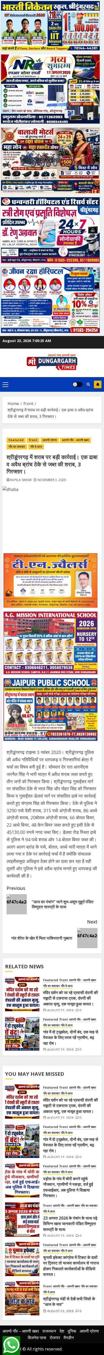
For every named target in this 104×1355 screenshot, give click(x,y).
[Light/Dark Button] (77, 384)
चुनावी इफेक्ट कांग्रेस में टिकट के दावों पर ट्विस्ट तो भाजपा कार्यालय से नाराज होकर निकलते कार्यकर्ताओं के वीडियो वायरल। (71, 1266)
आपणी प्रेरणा (50, 440)
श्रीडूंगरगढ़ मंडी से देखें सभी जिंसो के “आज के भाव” (69, 1301)
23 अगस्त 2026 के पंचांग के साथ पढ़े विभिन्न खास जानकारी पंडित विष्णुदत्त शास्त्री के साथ (70, 1223)
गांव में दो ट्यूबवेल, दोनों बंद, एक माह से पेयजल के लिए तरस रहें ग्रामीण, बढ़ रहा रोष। (70, 1037)
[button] (5, 384)
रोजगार (55, 1337)
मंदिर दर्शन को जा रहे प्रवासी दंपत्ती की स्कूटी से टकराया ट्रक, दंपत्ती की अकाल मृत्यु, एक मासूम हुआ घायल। (70, 998)
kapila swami (21, 480)
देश (62, 1331)
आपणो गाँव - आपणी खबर (75, 440)
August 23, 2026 (60, 1010)
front (33, 440)
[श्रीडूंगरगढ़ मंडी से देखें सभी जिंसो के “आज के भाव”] (22, 1298)
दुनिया (72, 1331)
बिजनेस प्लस (37, 1337)
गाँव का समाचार (17, 446)
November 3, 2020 (52, 480)
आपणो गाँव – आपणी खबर (21, 1331)
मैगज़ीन (69, 1337)
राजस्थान (49, 1331)
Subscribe (97, 384)
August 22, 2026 (60, 1311)
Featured (16, 440)
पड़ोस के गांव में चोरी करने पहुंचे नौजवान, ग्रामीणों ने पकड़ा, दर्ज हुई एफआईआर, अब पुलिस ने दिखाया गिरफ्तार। (68, 1187)
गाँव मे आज (36, 446)
